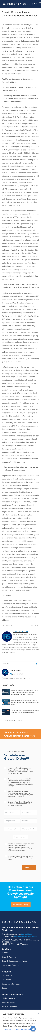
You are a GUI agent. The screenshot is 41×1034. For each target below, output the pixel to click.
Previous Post (7, 625)
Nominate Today (20, 904)
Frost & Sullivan (20, 632)
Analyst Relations (9, 1006)
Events (5, 953)
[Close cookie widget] (38, 1013)
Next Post (34, 625)
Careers (5, 988)
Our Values (6, 979)
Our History (7, 975)
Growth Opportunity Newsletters (26, 936)
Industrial (25, 678)
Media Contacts (8, 998)
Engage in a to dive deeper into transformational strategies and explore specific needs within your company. (20, 771)
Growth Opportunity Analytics (14, 961)
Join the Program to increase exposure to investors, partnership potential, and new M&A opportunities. (20, 794)
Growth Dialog (26, 934)
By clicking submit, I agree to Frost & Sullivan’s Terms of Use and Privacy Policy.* (20, 858)
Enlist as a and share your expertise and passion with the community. (20, 803)
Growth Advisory (9, 957)
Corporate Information (11, 984)
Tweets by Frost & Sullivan (13, 721)
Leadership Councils (10, 965)
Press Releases (8, 1002)
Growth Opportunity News (11, 678)
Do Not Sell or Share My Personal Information (19, 1029)
